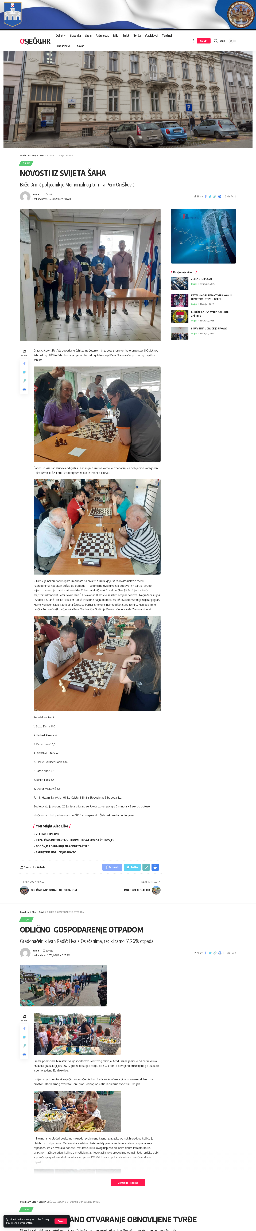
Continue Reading (128, 1182)
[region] (128, 95)
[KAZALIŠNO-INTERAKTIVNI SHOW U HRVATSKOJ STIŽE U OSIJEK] (179, 300)
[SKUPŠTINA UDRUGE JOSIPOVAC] (179, 333)
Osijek (26, 163)
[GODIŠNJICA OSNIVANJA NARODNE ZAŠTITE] (179, 316)
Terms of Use (25, 1222)
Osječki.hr (35, 41)
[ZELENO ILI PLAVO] (179, 283)
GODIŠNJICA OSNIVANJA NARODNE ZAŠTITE (62, 846)
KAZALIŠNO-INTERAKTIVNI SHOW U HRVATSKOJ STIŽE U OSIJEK (75, 840)
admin (36, 194)
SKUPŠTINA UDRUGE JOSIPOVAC (56, 852)
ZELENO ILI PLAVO (47, 834)
